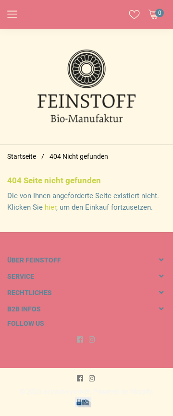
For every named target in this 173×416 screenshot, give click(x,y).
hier (50, 207)
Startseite (21, 156)
